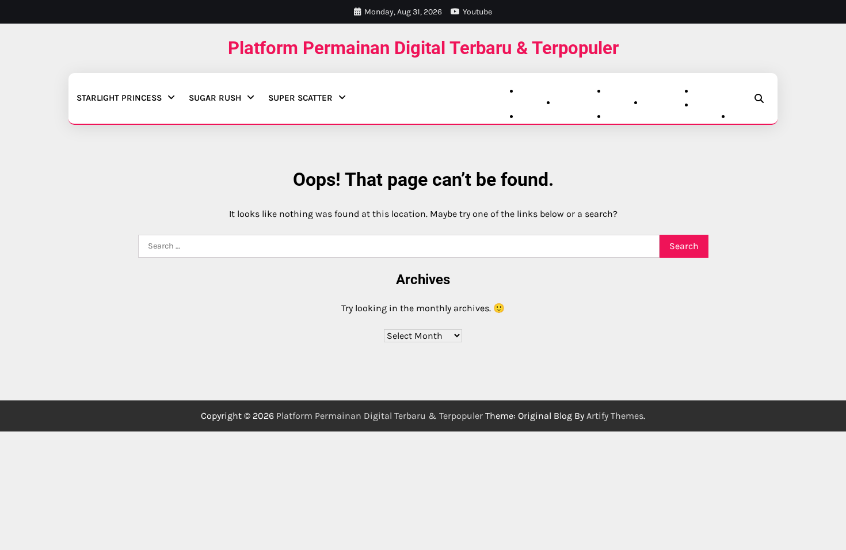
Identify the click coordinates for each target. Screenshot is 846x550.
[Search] (759, 98)
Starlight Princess (119, 98)
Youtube (477, 12)
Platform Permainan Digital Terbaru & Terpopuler (423, 48)
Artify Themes (614, 415)
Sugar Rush (215, 98)
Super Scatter (300, 98)
